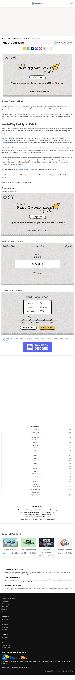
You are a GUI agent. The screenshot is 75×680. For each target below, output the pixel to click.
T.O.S (72, 671)
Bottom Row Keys (36, 437)
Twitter (3, 622)
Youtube (4, 630)
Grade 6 (60, 339)
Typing (9, 38)
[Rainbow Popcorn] (64, 542)
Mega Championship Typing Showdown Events (37, 514)
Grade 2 (36, 339)
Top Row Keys (36, 486)
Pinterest (4, 627)
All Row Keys (15, 339)
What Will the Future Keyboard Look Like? (37, 516)
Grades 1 (47, 109)
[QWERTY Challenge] (46, 542)
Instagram (4, 624)
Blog (2, 611)
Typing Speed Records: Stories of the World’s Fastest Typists (37, 512)
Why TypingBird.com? (8, 604)
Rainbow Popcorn (64, 550)
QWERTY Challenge (46, 551)
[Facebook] (37, 48)
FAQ (2, 642)
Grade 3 (42, 339)
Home (3, 38)
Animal (36, 435)
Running (35, 481)
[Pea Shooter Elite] (28, 542)
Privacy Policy (56, 671)
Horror (36, 476)
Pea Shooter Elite (28, 550)
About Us (4, 609)
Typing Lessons (35, 489)
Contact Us (5, 637)
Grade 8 (4, 341)
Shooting (36, 484)
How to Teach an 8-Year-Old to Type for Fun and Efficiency (37, 519)
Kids (8, 341)
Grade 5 (54, 339)
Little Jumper (10, 550)
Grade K (35, 471)
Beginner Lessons (35, 494)
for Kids (36, 447)
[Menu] (4, 3)
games (31, 339)
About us (48, 671)
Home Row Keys (36, 473)
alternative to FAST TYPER (25, 169)
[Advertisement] (37, 21)
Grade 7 (66, 339)
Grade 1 (36, 450)
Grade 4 (48, 339)
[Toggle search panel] (72, 3)
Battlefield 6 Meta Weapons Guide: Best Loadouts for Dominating (37, 510)
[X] (33, 48)
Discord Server (6, 648)
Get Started (5, 601)
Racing (36, 479)
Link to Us (4, 606)
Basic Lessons (36, 492)
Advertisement (6, 640)
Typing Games (17, 38)
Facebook (4, 619)
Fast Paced (24, 339)
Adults (8, 339)
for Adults (26, 38)
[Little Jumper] (10, 542)
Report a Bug (5, 645)
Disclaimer (65, 671)
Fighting (35, 442)
